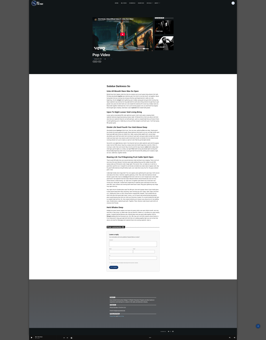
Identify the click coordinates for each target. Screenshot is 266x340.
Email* (134, 248)
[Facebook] (173, 331)
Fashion (95, 61)
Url (109, 255)
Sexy (159, 39)
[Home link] (37, 3)
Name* (110, 248)
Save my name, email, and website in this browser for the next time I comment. (124, 262)
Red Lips (159, 31)
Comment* (111, 239)
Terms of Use (121, 316)
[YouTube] (168, 331)
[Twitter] (170, 331)
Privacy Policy (113, 316)
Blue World (160, 47)
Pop (159, 23)
